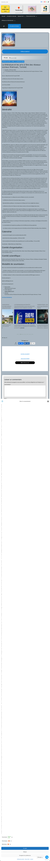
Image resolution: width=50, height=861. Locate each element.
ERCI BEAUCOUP (25, 362)
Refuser (25, 851)
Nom (5, 398)
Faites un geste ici (25, 51)
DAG (6, 57)
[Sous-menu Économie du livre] (36, 16)
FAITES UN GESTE (25, 354)
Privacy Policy (27, 859)
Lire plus (22, 327)
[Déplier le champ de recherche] (4, 26)
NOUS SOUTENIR (25, 358)
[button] (48, 401)
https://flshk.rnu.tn (9, 291)
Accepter (25, 848)
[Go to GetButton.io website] (47, 859)
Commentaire (7, 384)
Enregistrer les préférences (25, 855)
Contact (31, 859)
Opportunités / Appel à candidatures (13, 61)
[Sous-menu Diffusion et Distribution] (14, 20)
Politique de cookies (20, 859)
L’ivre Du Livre (4, 2)
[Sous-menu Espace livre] (24, 16)
